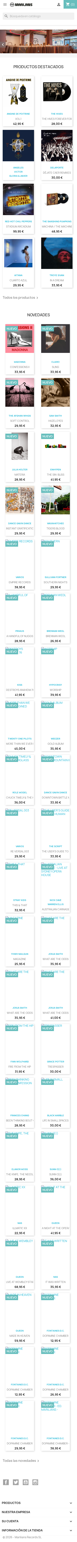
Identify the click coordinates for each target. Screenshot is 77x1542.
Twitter (16, 1482)
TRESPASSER (56, 1066)
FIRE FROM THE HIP (19, 1066)
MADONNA (19, 361)
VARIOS (20, 577)
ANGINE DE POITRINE (18, 113)
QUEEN (55, 1223)
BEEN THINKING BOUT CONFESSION (27, 1120)
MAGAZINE (19, 959)
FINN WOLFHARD (20, 1061)
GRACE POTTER (55, 1061)
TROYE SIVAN (57, 275)
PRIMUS (19, 631)
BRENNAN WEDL (55, 631)
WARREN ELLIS (56, 904)
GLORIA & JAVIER (18, 175)
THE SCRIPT (55, 846)
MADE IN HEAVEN (19, 1335)
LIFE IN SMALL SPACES (55, 1120)
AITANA (18, 275)
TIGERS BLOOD (56, 528)
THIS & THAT (19, 905)
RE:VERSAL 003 (20, 851)
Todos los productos (21, 298)
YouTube (25, 1482)
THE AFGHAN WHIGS (20, 415)
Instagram (35, 1482)
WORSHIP (55, 690)
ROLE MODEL (20, 792)
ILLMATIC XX (20, 1228)
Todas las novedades (21, 1461)
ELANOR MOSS (20, 1169)
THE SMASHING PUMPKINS (56, 221)
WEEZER (55, 738)
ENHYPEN (55, 469)
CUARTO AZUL (18, 280)
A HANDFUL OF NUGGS (19, 636)
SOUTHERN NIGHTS (55, 582)
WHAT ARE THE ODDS (56, 959)
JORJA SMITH (55, 954)
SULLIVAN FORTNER (55, 577)
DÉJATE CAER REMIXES (57, 172)
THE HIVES (57, 113)
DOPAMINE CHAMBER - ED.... (59, 1443)
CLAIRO (55, 361)
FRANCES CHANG (19, 1115)
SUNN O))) (55, 1169)
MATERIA (20, 474)
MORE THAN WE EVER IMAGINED (25, 743)
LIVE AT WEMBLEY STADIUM (22, 1282)
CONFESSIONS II (19, 367)
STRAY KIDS (19, 900)
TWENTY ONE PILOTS (20, 738)
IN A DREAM (57, 280)
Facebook (6, 1482)
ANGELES (18, 167)
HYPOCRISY (55, 684)
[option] (38, 41)
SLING (55, 367)
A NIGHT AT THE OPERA (56, 1228)
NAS (20, 1223)
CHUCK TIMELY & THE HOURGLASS (27, 797)
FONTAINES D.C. (55, 1330)
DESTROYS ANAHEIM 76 (20, 690)
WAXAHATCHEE (55, 523)
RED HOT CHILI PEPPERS (18, 221)
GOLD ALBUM (56, 743)
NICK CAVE (55, 900)
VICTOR (18, 171)
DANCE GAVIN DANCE (19, 523)
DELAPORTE (57, 167)
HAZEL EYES (55, 421)
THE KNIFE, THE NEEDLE (20, 1174)
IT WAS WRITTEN (55, 1282)
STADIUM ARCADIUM (18, 226)
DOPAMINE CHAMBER (55, 1335)
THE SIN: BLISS (55, 474)
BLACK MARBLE (55, 1115)
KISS (19, 684)
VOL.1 (18, 119)
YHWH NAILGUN (19, 954)
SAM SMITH (55, 415)
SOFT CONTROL (19, 421)
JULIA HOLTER (19, 469)
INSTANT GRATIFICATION (20, 528)
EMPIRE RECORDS (20, 582)
